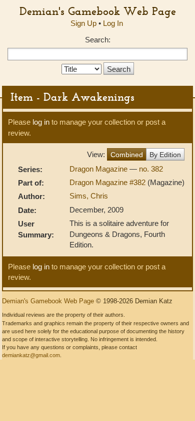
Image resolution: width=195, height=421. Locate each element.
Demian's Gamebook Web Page (98, 11)
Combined (126, 155)
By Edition (165, 155)
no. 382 (151, 169)
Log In (113, 23)
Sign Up (83, 23)
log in (41, 122)
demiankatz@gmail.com (31, 355)
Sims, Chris (89, 196)
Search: (97, 39)
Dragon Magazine (100, 169)
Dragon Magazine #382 (109, 182)
